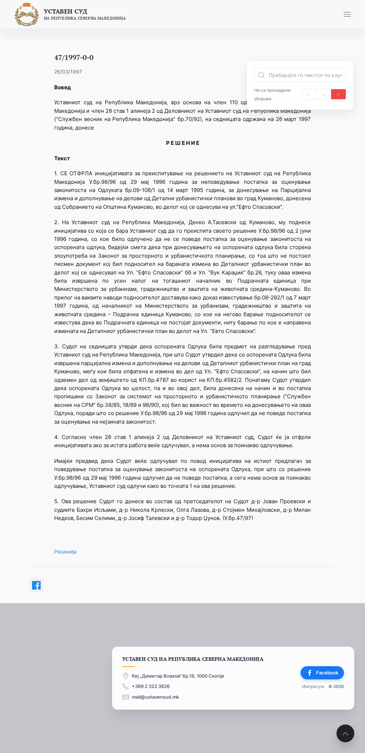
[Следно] (323, 94)
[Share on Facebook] (36, 585)
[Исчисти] (338, 94)
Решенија (65, 552)
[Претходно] (309, 94)
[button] (347, 14)
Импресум (313, 686)
